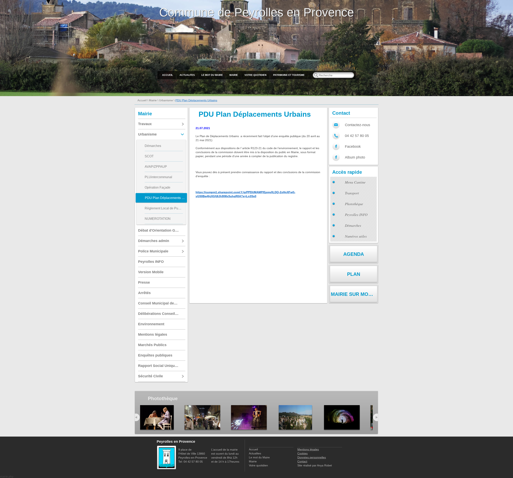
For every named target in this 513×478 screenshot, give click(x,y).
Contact (302, 461)
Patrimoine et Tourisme (289, 75)
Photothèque (354, 203)
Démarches (353, 225)
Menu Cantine (355, 182)
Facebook (353, 147)
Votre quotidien (255, 75)
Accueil (167, 75)
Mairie (233, 75)
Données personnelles (311, 457)
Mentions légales (308, 449)
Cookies (302, 453)
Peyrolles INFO (356, 214)
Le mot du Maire (212, 75)
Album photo (355, 157)
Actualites (187, 75)
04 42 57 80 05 (357, 136)
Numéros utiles (356, 236)
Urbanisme (166, 100)
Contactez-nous (357, 125)
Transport (352, 193)
